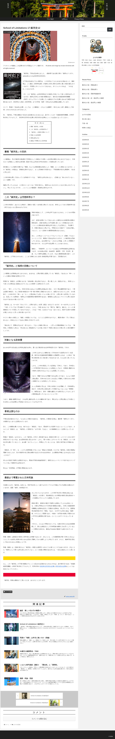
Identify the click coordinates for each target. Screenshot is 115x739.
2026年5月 (85, 144)
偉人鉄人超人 (86, 119)
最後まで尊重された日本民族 (39, 141)
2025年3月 (85, 175)
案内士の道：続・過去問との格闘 (93, 98)
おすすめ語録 (8, 591)
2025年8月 (85, 166)
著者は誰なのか (35, 138)
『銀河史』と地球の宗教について (40, 132)
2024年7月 (85, 201)
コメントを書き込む (39, 719)
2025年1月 (85, 179)
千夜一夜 (85, 123)
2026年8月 (85, 140)
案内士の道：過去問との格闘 (91, 102)
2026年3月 (85, 153)
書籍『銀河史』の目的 (37, 126)
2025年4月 (85, 170)
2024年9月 (85, 197)
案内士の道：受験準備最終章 (91, 93)
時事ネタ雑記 (86, 127)
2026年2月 (85, 157)
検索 (83, 26)
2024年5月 (85, 210)
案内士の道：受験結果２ (90, 85)
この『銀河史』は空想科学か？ (39, 129)
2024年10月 (86, 192)
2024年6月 (85, 205)
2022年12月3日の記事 (47, 566)
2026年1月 (85, 161)
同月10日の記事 (61, 566)
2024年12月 (86, 183)
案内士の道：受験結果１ (90, 89)
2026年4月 (85, 148)
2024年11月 (86, 188)
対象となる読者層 (36, 135)
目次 (37, 123)
